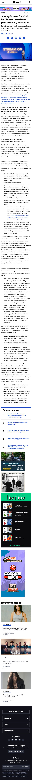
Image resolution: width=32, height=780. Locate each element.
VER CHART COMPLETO (16, 545)
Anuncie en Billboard (16, 711)
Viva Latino (20, 220)
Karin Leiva (7, 666)
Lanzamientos (7, 624)
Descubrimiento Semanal (18, 215)
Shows (3, 13)
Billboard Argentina (6, 34)
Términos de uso (16, 772)
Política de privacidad (8, 773)
